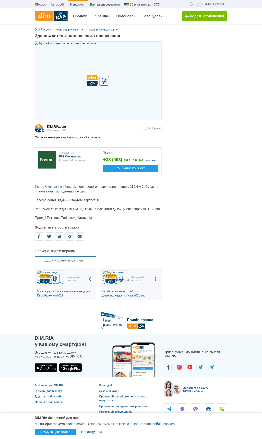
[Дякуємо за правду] (131, 327)
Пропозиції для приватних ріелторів (123, 406)
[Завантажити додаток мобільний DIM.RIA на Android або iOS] (135, 358)
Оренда (101, 16)
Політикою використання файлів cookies (144, 424)
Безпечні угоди (109, 391)
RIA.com (41, 4)
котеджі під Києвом (62, 186)
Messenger (182, 408)
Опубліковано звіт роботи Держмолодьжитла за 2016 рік (123, 293)
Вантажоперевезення (105, 4)
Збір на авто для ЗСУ (145, 4)
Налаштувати (91, 432)
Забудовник (66, 152)
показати (150, 160)
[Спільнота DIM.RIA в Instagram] (179, 367)
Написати (133, 168)
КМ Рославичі (70, 156)
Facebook (39, 239)
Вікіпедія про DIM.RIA (49, 385)
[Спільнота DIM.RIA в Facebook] (168, 367)
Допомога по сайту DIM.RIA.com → (195, 389)
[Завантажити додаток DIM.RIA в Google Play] (70, 367)
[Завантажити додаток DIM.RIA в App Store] (46, 367)
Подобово (124, 16)
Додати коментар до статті (65, 260)
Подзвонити (221, 408)
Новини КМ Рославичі (72, 160)
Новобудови (152, 16)
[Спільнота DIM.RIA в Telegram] (211, 367)
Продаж (80, 16)
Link (79, 239)
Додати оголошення (206, 16)
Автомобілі (58, 4)
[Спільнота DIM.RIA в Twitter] (200, 367)
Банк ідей (105, 385)
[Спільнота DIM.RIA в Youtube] (189, 367)
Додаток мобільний (48, 396)
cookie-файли (76, 424)
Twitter (49, 239)
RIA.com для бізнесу (48, 391)
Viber (59, 239)
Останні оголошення (48, 402)
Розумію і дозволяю (55, 432)
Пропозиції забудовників (115, 411)
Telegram (69, 239)
